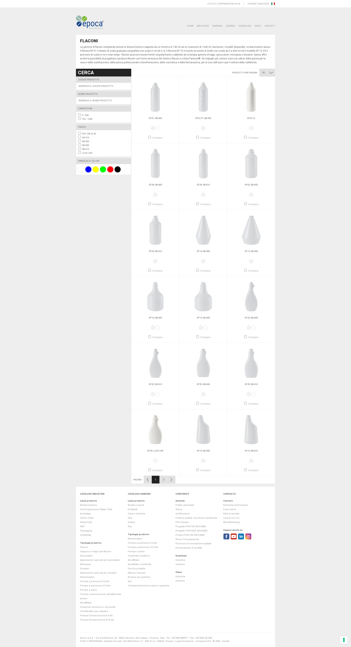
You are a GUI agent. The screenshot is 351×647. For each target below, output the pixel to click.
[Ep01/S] (251, 97)
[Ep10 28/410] (251, 429)
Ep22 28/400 (251, 317)
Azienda (230, 26)
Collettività (85, 535)
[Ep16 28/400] (155, 296)
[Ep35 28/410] (251, 363)
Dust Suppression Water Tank (96, 509)
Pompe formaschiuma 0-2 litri (96, 615)
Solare (131, 522)
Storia (179, 509)
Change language (259, 3)
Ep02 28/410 (155, 251)
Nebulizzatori (87, 577)
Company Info (203, 641)
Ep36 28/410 (203, 184)
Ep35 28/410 (251, 384)
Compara (157, 137)
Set (129, 581)
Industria (203, 26)
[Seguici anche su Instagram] (248, 536)
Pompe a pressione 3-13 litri (143, 547)
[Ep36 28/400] (155, 163)
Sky (130, 526)
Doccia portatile (136, 568)
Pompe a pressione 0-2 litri (94, 581)
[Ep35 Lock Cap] (155, 429)
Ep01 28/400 (155, 118)
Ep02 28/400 (251, 184)
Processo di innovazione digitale (193, 543)
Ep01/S (251, 118)
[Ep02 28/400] (251, 163)
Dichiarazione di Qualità (189, 548)
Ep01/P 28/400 (203, 118)
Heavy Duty (86, 522)
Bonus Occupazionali (187, 539)
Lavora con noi (231, 518)
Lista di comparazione (220, 3)
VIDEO (258, 26)
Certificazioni (183, 513)
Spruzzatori (86, 555)
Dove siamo (229, 509)
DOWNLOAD (244, 26)
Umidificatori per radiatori (94, 611)
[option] (155, 110)
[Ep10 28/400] (203, 429)
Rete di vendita (231, 513)
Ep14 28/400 (203, 251)
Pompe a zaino (88, 590)
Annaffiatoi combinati (139, 564)
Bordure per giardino (139, 577)
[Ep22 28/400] (251, 296)
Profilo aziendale (185, 505)
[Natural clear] (153, 128)
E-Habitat (132, 509)
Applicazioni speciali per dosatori (98, 573)
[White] (158, 128)
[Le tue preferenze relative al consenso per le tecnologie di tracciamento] (344, 640)
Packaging (86, 530)
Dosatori (84, 568)
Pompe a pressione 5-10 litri (95, 585)
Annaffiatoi (86, 602)
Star (130, 518)
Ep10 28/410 (251, 451)
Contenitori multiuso (139, 555)
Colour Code (86, 518)
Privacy (169, 641)
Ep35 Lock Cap (155, 451)
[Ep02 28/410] (155, 230)
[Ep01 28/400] (155, 97)
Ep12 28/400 (251, 251)
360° (82, 526)
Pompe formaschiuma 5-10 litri (97, 620)
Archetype (85, 513)
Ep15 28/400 (203, 317)
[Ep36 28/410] (203, 163)
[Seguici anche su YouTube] (234, 536)
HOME (190, 26)
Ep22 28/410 (155, 384)
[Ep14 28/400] (203, 230)
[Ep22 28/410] (155, 363)
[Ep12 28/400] (251, 230)
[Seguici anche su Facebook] (226, 536)
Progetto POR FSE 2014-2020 (191, 526)
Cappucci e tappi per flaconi (95, 551)
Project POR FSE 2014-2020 (190, 535)
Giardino (217, 26)
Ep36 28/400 (155, 184)
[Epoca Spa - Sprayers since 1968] (90, 22)
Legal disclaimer (184, 641)
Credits (226, 641)
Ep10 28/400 (203, 451)
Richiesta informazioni (235, 505)
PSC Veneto (182, 522)
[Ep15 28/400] (203, 296)
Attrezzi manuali (136, 573)
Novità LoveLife (136, 505)
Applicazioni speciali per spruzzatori (100, 560)
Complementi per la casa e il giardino (148, 585)
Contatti (269, 26)
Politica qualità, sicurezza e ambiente (196, 518)
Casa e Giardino (136, 513)
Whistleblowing (231, 522)
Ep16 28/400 (155, 317)
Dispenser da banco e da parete (98, 607)
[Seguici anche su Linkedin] (241, 536)
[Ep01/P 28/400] (203, 97)
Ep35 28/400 (203, 384)
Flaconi (84, 547)
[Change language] (273, 3)
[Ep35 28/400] (203, 363)
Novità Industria (88, 505)
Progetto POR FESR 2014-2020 (191, 530)
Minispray (85, 564)
